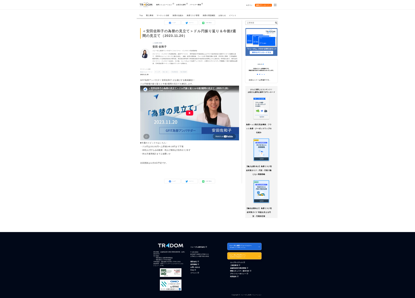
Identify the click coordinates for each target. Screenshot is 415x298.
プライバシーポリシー (238, 274)
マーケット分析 (163, 15)
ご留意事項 (234, 265)
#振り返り (166, 72)
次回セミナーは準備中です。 (260, 80)
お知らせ (222, 15)
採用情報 (193, 264)
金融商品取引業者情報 (238, 268)
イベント (232, 15)
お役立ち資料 (181, 5)
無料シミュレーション (164, 5)
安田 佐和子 (159, 46)
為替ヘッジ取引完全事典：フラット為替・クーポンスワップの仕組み (258, 128)
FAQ (192, 270)
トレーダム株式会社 (197, 247)
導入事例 (149, 15)
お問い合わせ (195, 267)
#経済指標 (183, 72)
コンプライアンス (236, 262)
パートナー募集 (195, 5)
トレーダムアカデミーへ (244, 255)
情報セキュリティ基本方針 (239, 271)
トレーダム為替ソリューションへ (244, 246)
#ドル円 (157, 72)
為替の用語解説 (209, 15)
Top (141, 15)
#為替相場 (174, 72)
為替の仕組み (177, 15)
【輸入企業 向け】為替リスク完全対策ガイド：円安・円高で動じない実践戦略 (259, 170)
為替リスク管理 (193, 15)
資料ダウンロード (262, 5)
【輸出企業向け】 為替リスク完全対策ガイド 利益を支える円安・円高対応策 (259, 212)
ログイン (249, 5)
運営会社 (193, 261)
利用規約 (233, 276)
